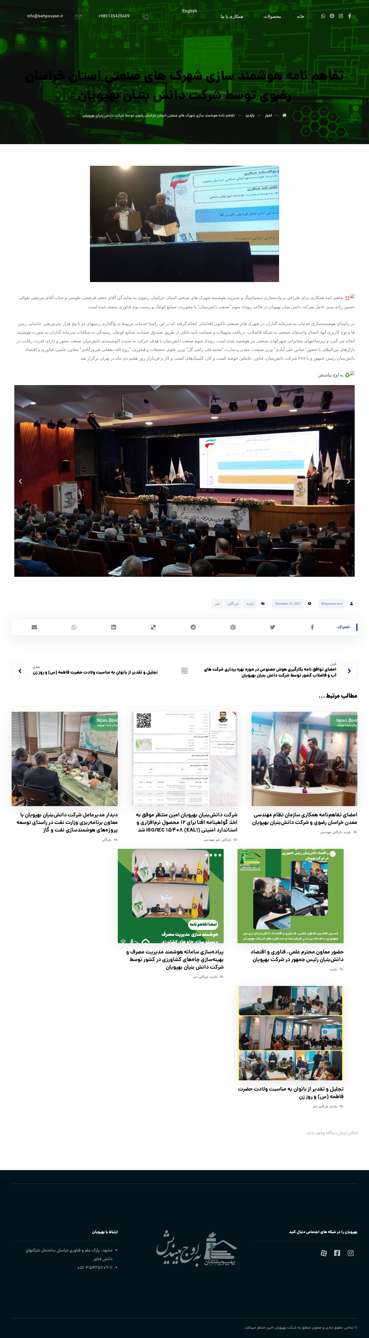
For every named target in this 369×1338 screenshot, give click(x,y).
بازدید (250, 603)
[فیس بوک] (337, 1253)
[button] (20, 481)
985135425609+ (114, 16)
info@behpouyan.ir (45, 16)
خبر (217, 603)
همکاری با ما (232, 16)
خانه (300, 16)
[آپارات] (323, 1253)
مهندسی (325, 832)
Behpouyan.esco (332, 603)
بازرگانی (233, 603)
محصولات (272, 16)
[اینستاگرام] (350, 1253)
